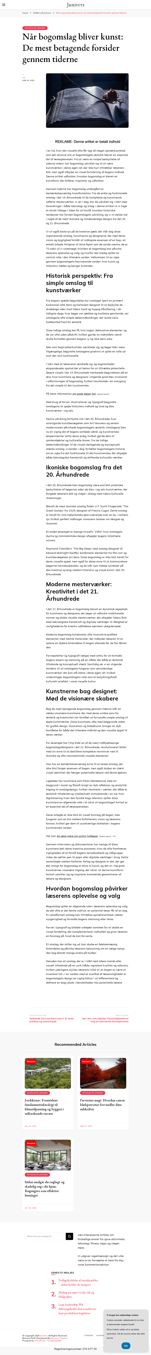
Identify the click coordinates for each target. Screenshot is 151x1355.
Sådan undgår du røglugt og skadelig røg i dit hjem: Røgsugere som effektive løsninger (44, 1189)
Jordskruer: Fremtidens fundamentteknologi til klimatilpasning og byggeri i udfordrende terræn (44, 1107)
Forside (88, 1335)
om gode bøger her (84, 393)
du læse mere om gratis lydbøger (77, 836)
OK (126, 1345)
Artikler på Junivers (35, 28)
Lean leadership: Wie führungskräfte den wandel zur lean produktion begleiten (77, 1309)
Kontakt (101, 1335)
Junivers (75, 4)
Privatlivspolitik (54, 1340)
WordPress (40, 1340)
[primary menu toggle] (3, 5)
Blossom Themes (59, 1338)
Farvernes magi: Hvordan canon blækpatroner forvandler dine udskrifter (102, 1104)
